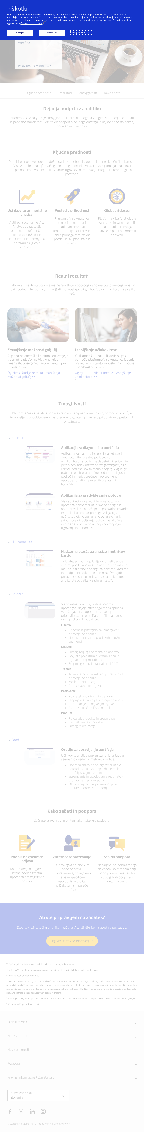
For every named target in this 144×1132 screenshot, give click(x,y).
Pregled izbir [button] (78, 32)
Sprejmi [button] (20, 32)
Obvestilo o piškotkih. (31, 23)
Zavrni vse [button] (52, 32)
